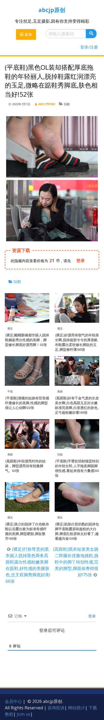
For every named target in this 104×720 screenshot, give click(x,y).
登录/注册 (89, 47)
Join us (23, 714)
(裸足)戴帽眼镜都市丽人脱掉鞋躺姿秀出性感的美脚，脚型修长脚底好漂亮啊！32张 (27, 340)
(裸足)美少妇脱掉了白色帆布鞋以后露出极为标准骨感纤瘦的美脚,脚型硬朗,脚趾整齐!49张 (27, 531)
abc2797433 (46, 104)
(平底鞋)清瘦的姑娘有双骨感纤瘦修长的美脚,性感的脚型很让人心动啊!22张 (27, 403)
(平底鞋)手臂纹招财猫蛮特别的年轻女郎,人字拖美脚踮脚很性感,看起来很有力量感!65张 (77, 468)
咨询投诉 (56, 708)
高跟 (60, 391)
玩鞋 (67, 104)
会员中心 (13, 701)
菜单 (27, 34)
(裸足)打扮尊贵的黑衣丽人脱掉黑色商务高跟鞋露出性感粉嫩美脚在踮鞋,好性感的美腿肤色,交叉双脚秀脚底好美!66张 (28, 565)
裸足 (10, 328)
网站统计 (76, 708)
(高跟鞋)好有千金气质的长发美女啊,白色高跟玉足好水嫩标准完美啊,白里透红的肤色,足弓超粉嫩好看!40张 (77, 405)
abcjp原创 (51, 10)
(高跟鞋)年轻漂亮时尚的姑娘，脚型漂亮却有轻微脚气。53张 (25, 466)
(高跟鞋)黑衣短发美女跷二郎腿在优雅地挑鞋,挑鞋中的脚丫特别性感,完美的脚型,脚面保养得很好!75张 (75, 562)
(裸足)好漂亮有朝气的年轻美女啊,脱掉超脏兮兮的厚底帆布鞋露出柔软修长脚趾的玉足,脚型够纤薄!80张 (77, 342)
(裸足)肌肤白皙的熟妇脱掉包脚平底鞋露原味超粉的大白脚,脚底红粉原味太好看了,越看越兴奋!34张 (77, 531)
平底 (10, 391)
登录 (91, 616)
